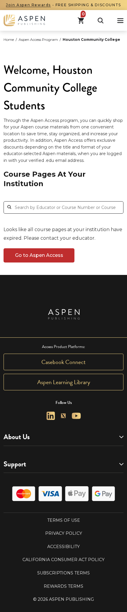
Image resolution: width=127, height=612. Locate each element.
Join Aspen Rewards (28, 5)
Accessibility (63, 546)
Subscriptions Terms (63, 573)
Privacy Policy (63, 533)
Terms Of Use (63, 520)
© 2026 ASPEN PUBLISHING (63, 599)
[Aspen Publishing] (24, 20)
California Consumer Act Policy (63, 559)
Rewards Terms (63, 586)
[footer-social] (50, 416)
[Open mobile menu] (120, 20)
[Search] (100, 20)
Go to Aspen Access (39, 255)
